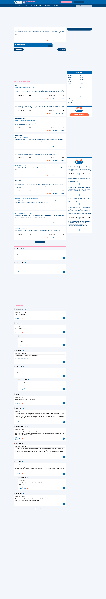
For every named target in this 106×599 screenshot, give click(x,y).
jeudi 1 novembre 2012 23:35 (24, 382)
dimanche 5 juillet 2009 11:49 (20, 411)
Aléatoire (20, 5)
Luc (16, 85)
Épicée (26, 5)
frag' (17, 323)
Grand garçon (18, 135)
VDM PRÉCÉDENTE (18, 49)
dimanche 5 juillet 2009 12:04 (20, 446)
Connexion (89, 2)
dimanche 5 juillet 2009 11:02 (20, 397)
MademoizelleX (19, 426)
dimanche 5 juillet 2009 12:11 (20, 464)
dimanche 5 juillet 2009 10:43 (20, 326)
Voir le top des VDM (79, 114)
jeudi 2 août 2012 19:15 (23, 480)
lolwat (17, 461)
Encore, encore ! (40, 242)
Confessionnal (46, 5)
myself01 (18, 350)
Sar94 (21, 477)
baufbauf (22, 379)
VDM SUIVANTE (62, 49)
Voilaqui (18, 493)
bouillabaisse (19, 262)
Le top (39, 5)
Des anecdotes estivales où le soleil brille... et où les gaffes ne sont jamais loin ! (32, 45)
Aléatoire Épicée (33, 5)
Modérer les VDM (79, 2)
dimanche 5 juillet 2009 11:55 (20, 429)
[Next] (44, 508)
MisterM (18, 408)
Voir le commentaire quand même (22, 358)
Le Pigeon (18, 248)
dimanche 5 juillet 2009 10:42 (20, 265)
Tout (15, 5)
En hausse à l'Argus (20, 118)
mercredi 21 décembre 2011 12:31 (25, 339)
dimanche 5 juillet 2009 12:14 (20, 496)
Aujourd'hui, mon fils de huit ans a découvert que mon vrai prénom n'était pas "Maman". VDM (35, 154)
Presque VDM (55, 5)
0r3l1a (21, 336)
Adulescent (18, 180)
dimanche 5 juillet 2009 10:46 (20, 353)
